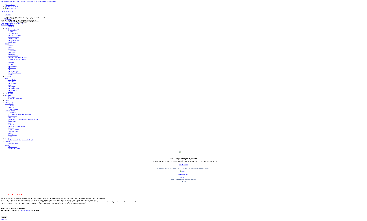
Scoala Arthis (183, 165)
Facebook (8, 15)
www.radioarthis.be (211, 161)
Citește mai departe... (6, 25)
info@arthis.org (25, 210)
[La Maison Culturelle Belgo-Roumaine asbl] (28, 1)
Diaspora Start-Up (183, 174)
